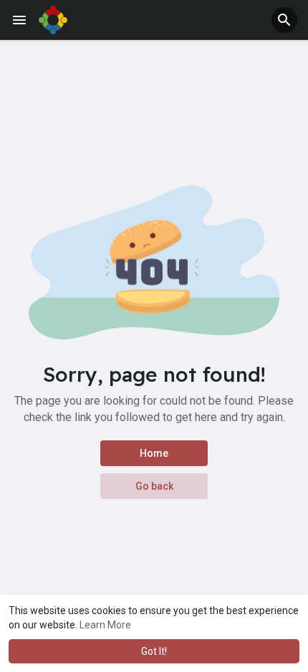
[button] (284, 20)
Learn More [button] (105, 625)
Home (154, 453)
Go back (154, 486)
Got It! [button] (154, 651)
